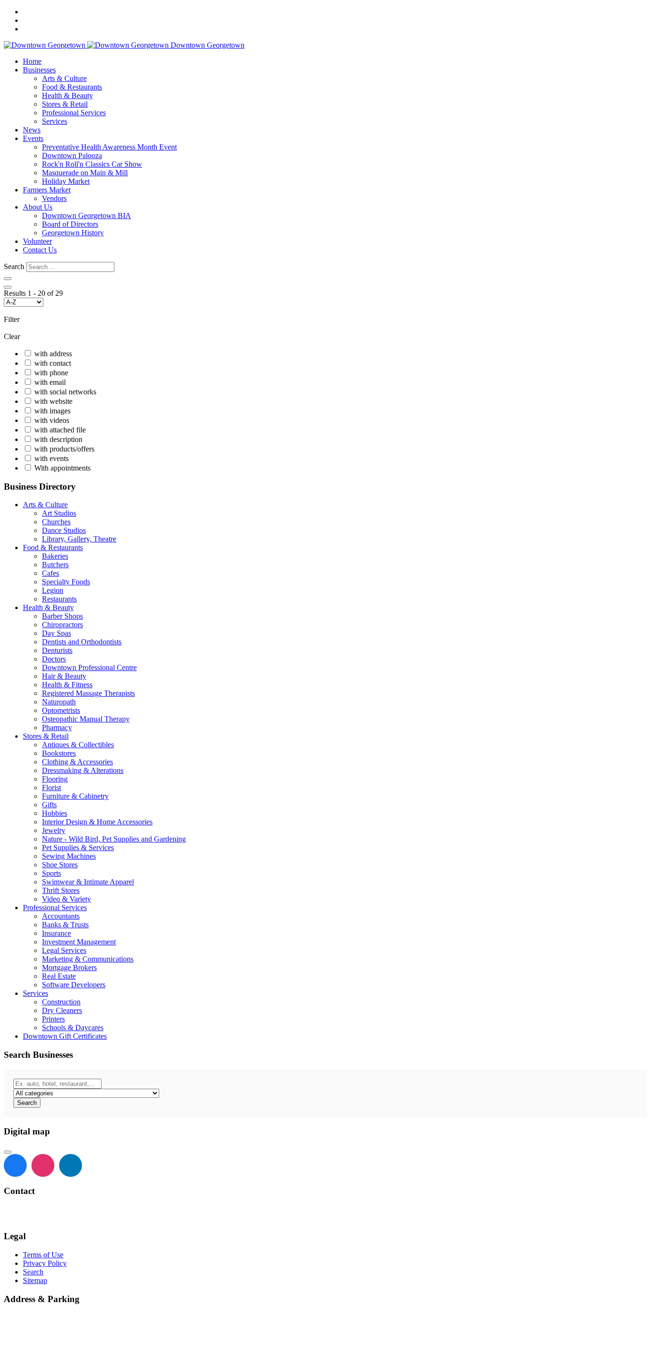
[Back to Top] (7, 1152)
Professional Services (74, 113)
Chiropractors (62, 625)
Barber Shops (62, 616)
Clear (12, 336)
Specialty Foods (66, 582)
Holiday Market (66, 181)
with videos (51, 420)
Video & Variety (66, 899)
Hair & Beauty (64, 676)
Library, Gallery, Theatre (79, 539)
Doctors (54, 659)
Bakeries (55, 556)
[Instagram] (42, 1165)
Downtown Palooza (72, 155)
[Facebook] (15, 1165)
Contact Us (40, 250)
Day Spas (56, 633)
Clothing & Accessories (77, 762)
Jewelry (53, 830)
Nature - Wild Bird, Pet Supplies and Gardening (114, 839)
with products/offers (64, 449)
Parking (17, 1352)
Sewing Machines (69, 856)
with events (51, 458)
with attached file (60, 430)
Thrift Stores (61, 890)
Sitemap (35, 1280)
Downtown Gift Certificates (65, 1036)
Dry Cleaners (62, 1010)
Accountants (61, 916)
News (32, 130)
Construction (61, 1002)
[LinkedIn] (70, 1165)
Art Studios (59, 513)
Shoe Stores (60, 865)
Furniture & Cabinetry (75, 796)
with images (52, 411)
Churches (56, 522)
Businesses (39, 70)
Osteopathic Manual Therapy (86, 719)
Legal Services (64, 950)
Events (33, 138)
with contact (52, 363)
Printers (53, 1019)
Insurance (56, 933)
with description (58, 439)
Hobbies (54, 813)
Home (32, 61)
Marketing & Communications (87, 959)
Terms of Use (43, 1255)
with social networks (65, 392)
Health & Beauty (67, 95)
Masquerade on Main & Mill (85, 173)
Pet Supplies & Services (78, 847)
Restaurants (59, 599)
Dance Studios (64, 530)
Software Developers (73, 985)
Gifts (49, 805)
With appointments (62, 468)
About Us (37, 207)
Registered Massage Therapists (88, 693)
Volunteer (37, 241)
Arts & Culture (64, 78)
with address (53, 354)
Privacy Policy (45, 1263)
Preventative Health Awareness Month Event (109, 147)
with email (50, 382)
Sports (51, 873)
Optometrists (61, 710)
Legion (52, 590)
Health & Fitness (67, 685)
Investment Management (79, 942)
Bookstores (59, 753)
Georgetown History (73, 233)
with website (53, 401)
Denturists (57, 650)
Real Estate (59, 976)
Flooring (55, 779)
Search (14, 266)
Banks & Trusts (65, 925)
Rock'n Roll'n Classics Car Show (92, 164)
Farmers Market (47, 190)
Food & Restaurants (72, 87)
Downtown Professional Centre (89, 667)
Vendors (54, 198)
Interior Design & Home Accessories (97, 822)
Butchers (55, 565)
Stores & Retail (65, 104)
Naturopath (59, 702)
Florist (51, 787)
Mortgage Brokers (69, 967)
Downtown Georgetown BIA (86, 215)
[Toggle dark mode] (7, 278)
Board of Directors (70, 224)
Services (54, 121)
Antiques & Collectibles (78, 745)
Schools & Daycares (72, 1027)
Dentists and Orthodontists (82, 642)
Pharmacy (57, 727)
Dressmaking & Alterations (82, 770)
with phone (51, 373)
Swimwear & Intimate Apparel (88, 882)
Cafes (50, 573)
